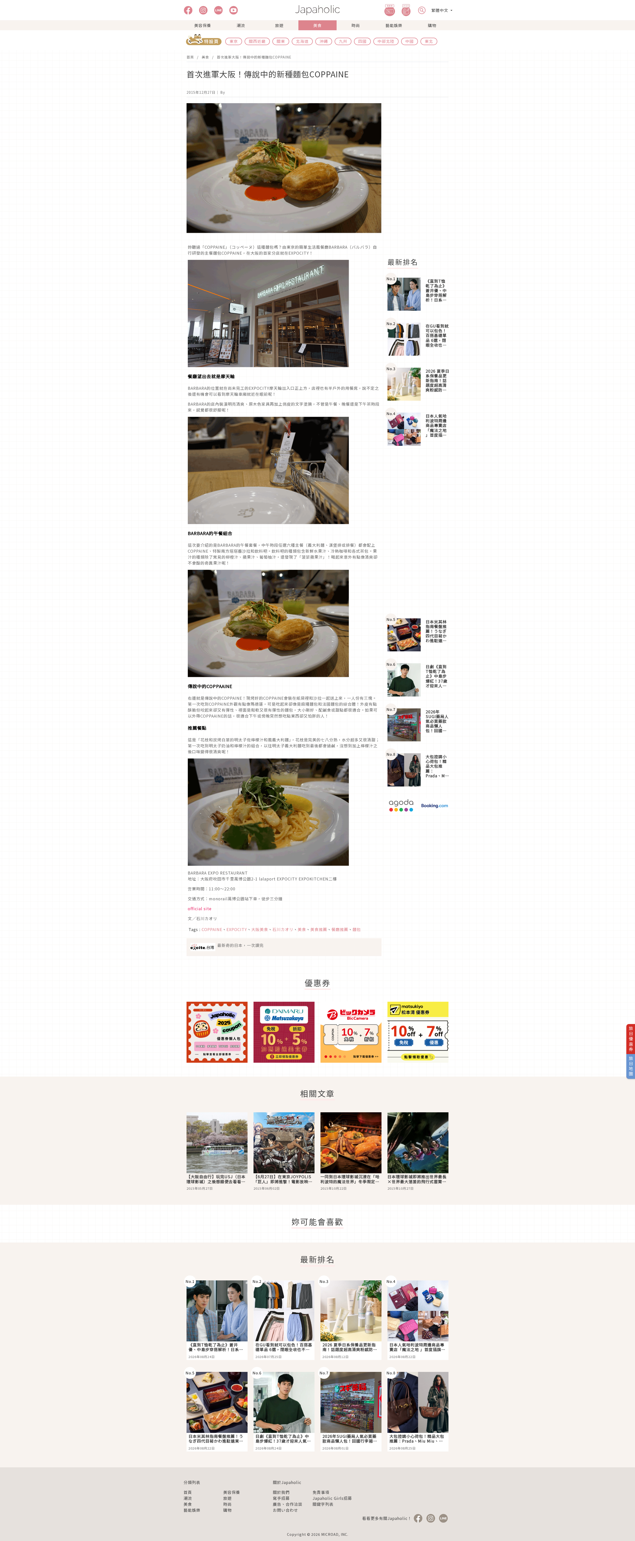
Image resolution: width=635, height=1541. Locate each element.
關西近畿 (257, 41)
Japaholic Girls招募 (332, 1498)
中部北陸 (386, 41)
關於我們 (281, 1492)
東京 (233, 41)
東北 (429, 41)
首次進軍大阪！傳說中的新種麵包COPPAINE (254, 57)
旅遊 (279, 25)
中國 (409, 41)
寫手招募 (281, 1498)
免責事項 (321, 1492)
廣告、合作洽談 (287, 1504)
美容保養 (202, 25)
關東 (281, 41)
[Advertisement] (420, 177)
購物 (432, 25)
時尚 (355, 25)
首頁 (190, 57)
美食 (317, 25)
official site (200, 908)
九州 (343, 41)
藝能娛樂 (393, 25)
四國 (362, 41)
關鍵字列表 (323, 1504)
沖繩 (323, 41)
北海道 (302, 41)
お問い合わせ (285, 1510)
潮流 (241, 25)
